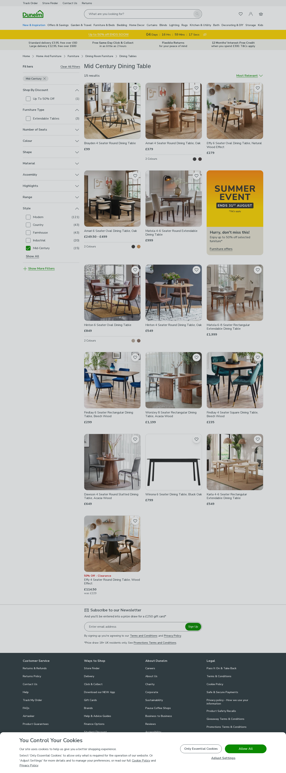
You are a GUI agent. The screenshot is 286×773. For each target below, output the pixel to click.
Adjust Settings (223, 758)
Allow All (246, 749)
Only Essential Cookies (201, 749)
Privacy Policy (28, 765)
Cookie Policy (141, 760)
